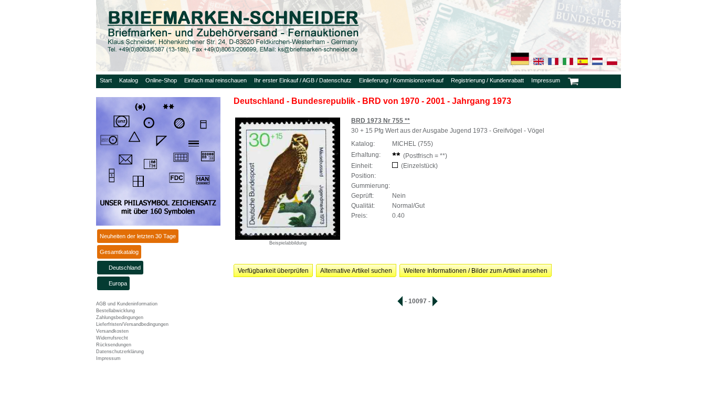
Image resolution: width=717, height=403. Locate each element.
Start (106, 80)
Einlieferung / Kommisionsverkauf (401, 80)
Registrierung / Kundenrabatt (487, 80)
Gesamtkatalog (119, 252)
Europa (118, 283)
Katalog (128, 80)
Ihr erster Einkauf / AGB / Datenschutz (303, 80)
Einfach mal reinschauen (215, 80)
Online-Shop (161, 80)
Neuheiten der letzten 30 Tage (138, 236)
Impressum (545, 80)
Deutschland (125, 267)
